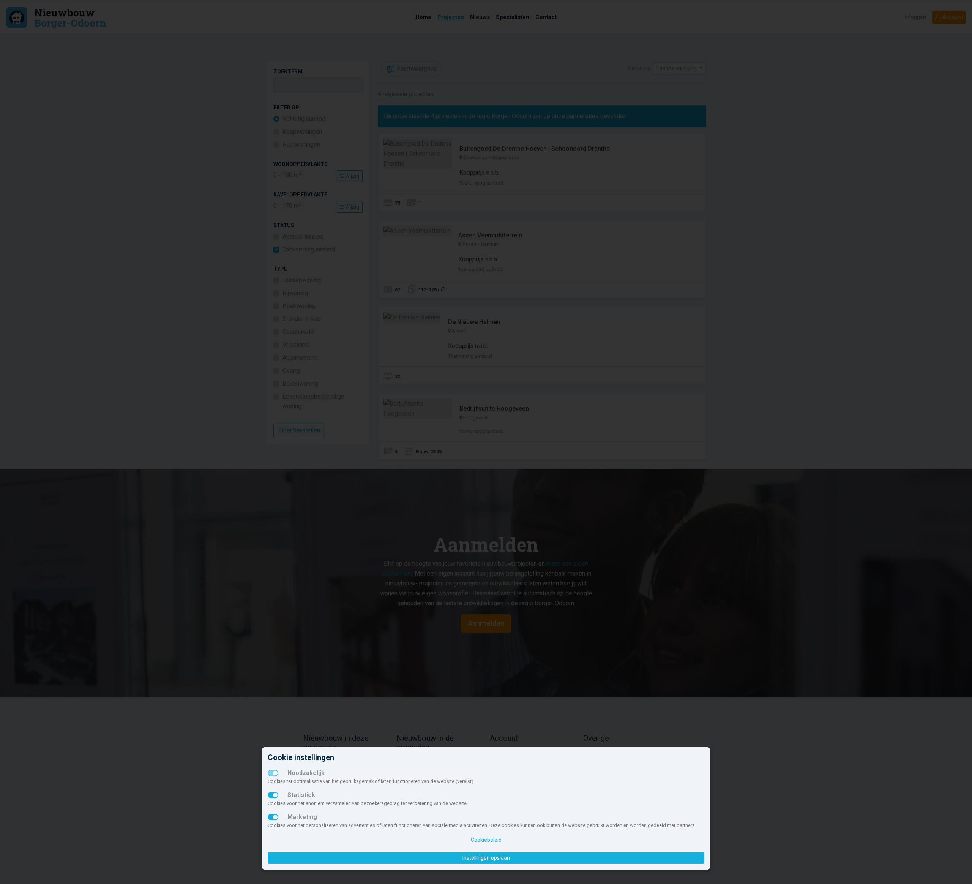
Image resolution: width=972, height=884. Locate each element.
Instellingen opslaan (486, 858)
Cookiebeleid (486, 840)
